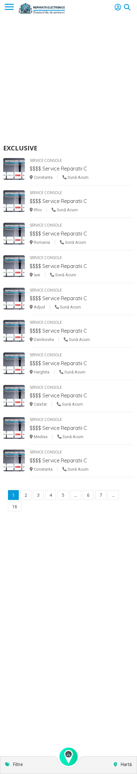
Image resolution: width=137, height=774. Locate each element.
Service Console (46, 160)
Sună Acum (78, 177)
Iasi (36, 274)
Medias (40, 436)
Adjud (39, 307)
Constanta (43, 177)
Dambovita (43, 339)
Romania (41, 242)
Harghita (41, 372)
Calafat (40, 404)
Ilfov (37, 209)
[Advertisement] (68, 80)
